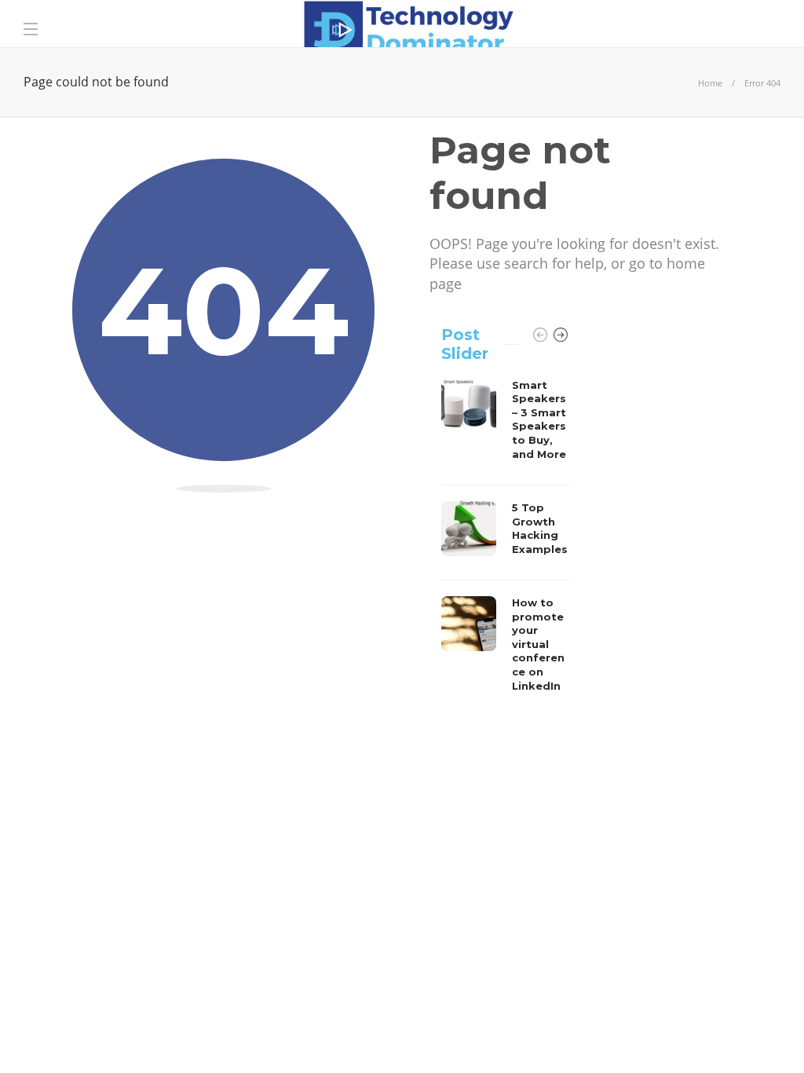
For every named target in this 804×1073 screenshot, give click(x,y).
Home (710, 83)
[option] (505, 540)
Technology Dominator (723, 1013)
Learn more (80, 934)
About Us (537, 1037)
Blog (674, 1037)
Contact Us (740, 1037)
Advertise (611, 1037)
